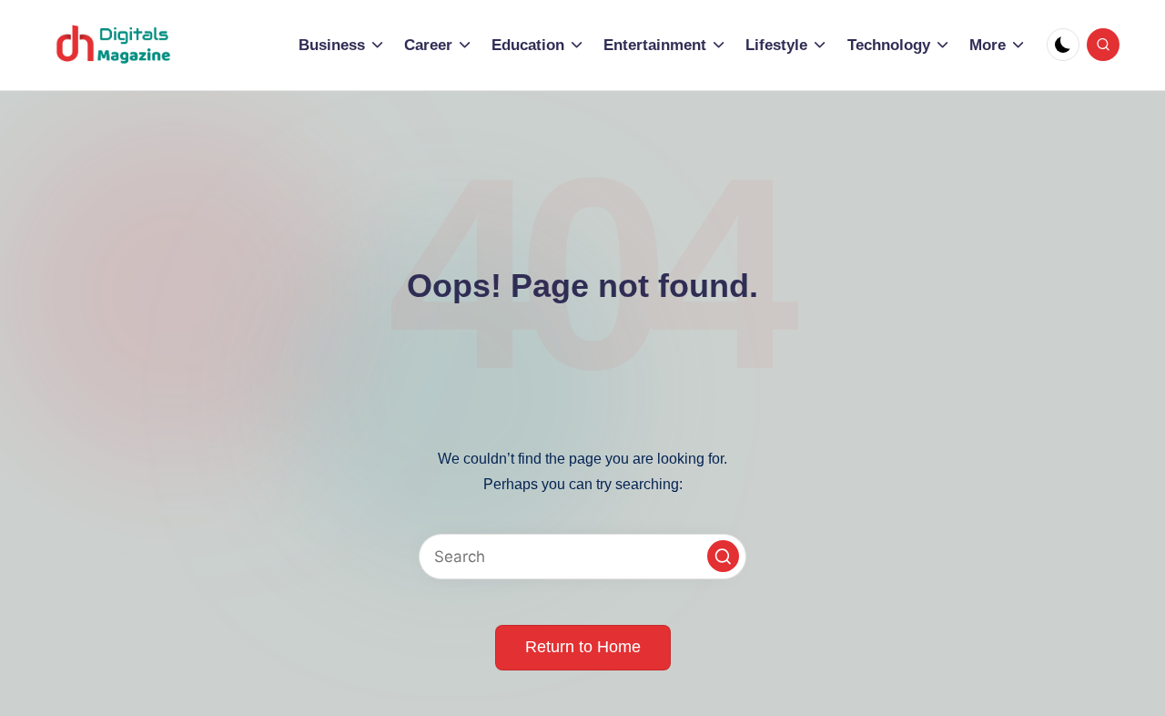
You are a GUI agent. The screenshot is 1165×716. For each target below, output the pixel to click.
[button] (723, 556)
